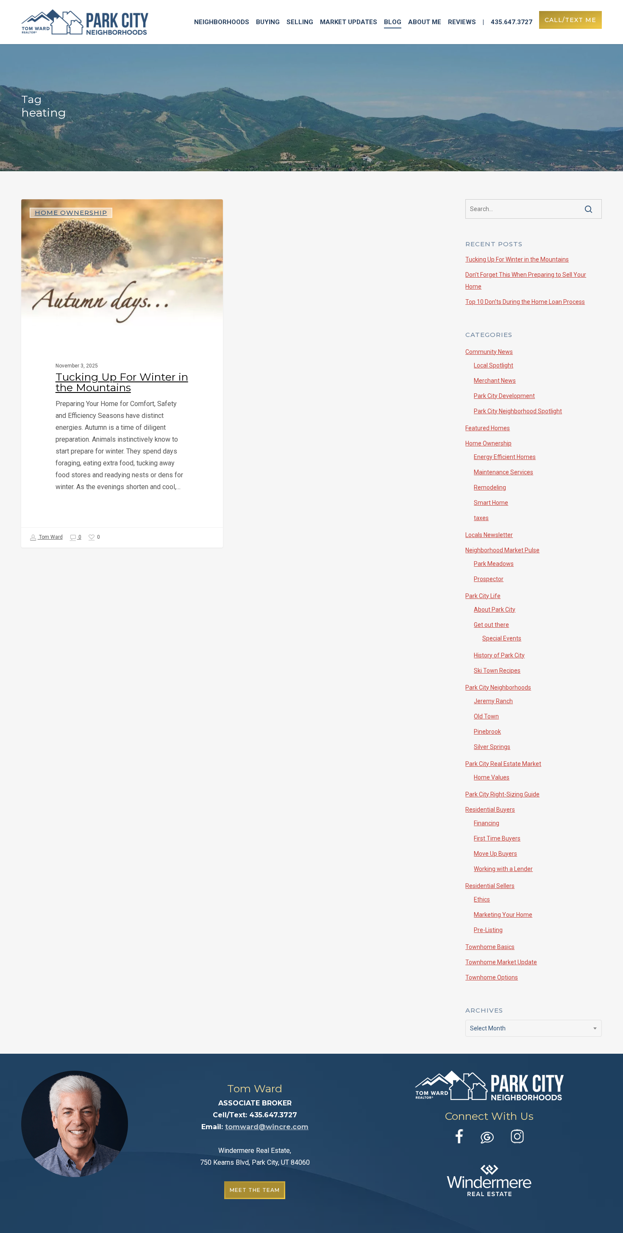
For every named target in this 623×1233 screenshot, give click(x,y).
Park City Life (483, 596)
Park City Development (504, 395)
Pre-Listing (488, 930)
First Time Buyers (497, 838)
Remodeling (490, 487)
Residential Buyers (490, 809)
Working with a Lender (503, 869)
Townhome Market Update (501, 962)
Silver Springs (492, 746)
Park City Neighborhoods (498, 687)
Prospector (488, 579)
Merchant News (495, 380)
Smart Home (491, 502)
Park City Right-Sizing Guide (502, 794)
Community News (489, 351)
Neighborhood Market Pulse (502, 550)
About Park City (494, 609)
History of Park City (499, 655)
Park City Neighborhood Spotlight (518, 411)
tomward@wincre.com (267, 1127)
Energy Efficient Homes (505, 457)
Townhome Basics (490, 947)
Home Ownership (71, 213)
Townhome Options (491, 977)
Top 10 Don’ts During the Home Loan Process (525, 301)
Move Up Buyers (495, 853)
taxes (481, 518)
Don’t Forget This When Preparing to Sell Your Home (525, 280)
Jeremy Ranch (493, 701)
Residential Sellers (490, 885)
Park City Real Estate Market (503, 763)
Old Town (486, 716)
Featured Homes (487, 428)
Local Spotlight (493, 365)
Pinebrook (487, 731)
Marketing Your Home (503, 914)
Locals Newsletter (489, 535)
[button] (254, 1190)
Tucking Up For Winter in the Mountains (517, 259)
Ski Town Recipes (497, 670)
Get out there (491, 624)
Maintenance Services (503, 472)
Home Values (491, 777)
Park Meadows (494, 563)
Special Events (501, 638)
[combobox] (533, 1028)
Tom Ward (50, 537)
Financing (486, 823)
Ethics (482, 899)
